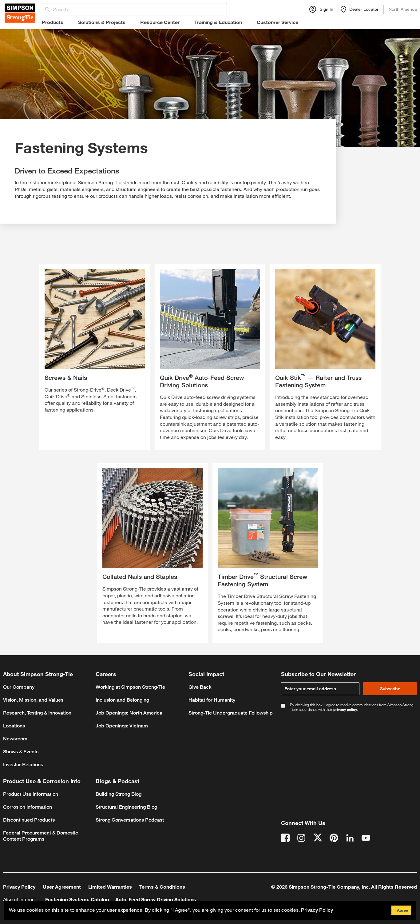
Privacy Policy (19, 887)
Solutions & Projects (101, 22)
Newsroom (15, 739)
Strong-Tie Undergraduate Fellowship (230, 713)
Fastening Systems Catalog (77, 899)
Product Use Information (30, 794)
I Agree (401, 910)
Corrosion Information (27, 807)
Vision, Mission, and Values (33, 700)
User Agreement (62, 887)
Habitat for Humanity (211, 700)
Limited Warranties (110, 887)
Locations (14, 726)
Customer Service (277, 22)
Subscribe (390, 688)
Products (52, 22)
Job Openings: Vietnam (122, 726)
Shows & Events (20, 752)
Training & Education (218, 22)
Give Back (200, 687)
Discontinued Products (29, 820)
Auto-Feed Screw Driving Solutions (155, 899)
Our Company (18, 687)
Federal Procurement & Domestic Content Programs (40, 836)
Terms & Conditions (162, 887)
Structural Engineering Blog (126, 807)
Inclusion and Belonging (122, 700)
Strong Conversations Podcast (130, 820)
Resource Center (160, 22)
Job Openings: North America (129, 713)
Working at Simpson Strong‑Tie (130, 687)
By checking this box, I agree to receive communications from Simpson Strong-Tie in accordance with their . (352, 707)
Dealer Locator (363, 9)
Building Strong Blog (118, 794)
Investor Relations (23, 764)
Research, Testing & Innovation (37, 713)
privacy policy (345, 709)
